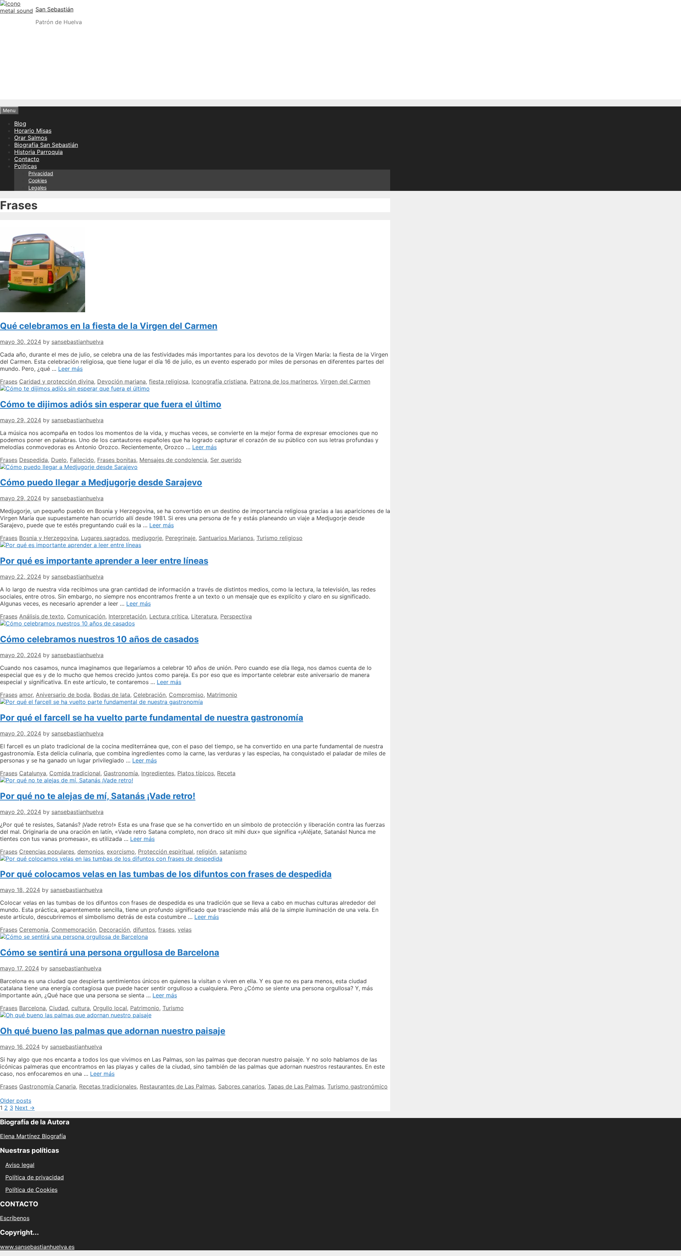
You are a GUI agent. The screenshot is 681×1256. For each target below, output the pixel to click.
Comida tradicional (74, 773)
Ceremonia (33, 929)
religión (206, 851)
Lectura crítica (168, 616)
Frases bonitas (116, 459)
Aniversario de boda (63, 694)
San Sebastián (54, 9)
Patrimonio (144, 1008)
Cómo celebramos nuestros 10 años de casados (99, 639)
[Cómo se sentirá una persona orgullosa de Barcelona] (74, 936)
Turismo (173, 1008)
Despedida (33, 459)
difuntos (144, 929)
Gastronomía (121, 773)
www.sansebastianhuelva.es (37, 1246)
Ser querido (226, 459)
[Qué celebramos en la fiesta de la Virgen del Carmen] (42, 310)
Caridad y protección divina (56, 381)
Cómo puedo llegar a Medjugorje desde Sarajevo (101, 482)
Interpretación (127, 616)
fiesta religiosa (168, 381)
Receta (226, 773)
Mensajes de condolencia (173, 459)
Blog (20, 123)
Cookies (37, 180)
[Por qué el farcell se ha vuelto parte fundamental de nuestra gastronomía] (101, 701)
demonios (90, 851)
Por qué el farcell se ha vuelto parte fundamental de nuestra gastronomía (151, 717)
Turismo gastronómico (357, 1086)
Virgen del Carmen (345, 381)
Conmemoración (73, 929)
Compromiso (186, 694)
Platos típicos (195, 773)
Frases (8, 381)
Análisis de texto (41, 616)
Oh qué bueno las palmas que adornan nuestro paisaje (112, 1031)
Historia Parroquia (38, 151)
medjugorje (147, 537)
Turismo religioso (279, 537)
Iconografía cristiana (219, 381)
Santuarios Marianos (226, 537)
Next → (25, 1107)
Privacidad (40, 173)
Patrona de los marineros (283, 381)
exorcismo (121, 851)
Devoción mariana (121, 381)
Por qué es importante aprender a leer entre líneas (104, 561)
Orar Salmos (30, 137)
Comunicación (86, 616)
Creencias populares (46, 851)
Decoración (114, 929)
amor (26, 694)
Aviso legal (19, 1164)
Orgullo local (110, 1008)
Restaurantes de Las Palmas (177, 1086)
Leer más (70, 368)
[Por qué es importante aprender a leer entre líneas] (70, 545)
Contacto (26, 158)
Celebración (149, 694)
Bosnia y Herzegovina (48, 537)
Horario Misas (32, 130)
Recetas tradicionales (108, 1086)
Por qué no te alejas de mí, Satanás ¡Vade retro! (97, 796)
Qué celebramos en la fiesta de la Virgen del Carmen (108, 326)
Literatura (204, 616)
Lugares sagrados (105, 537)
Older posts (15, 1100)
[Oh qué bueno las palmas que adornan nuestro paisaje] (75, 1015)
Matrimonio (222, 694)
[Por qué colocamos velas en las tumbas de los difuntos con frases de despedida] (111, 858)
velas (185, 929)
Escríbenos (14, 1218)
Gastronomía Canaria (47, 1086)
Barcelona (32, 1008)
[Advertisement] (340, 81)
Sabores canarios (241, 1086)
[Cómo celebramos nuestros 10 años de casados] (67, 623)
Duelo (59, 459)
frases (166, 929)
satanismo (233, 851)
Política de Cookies (31, 1189)
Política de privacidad (34, 1177)
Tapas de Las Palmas (296, 1086)
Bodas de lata (111, 694)
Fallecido (82, 459)
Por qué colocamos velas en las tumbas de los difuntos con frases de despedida (166, 874)
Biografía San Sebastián (46, 144)
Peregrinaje (180, 537)
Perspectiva (236, 616)
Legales (37, 187)
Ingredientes (157, 773)
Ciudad (58, 1008)
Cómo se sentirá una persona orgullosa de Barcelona (109, 952)
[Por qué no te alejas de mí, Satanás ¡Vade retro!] (66, 780)
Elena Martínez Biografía (33, 1136)
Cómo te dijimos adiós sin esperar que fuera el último (110, 404)
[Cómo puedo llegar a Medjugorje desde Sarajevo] (69, 466)
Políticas (25, 166)
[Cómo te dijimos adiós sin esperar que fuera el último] (75, 388)
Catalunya (32, 773)
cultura (80, 1008)
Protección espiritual (165, 851)
